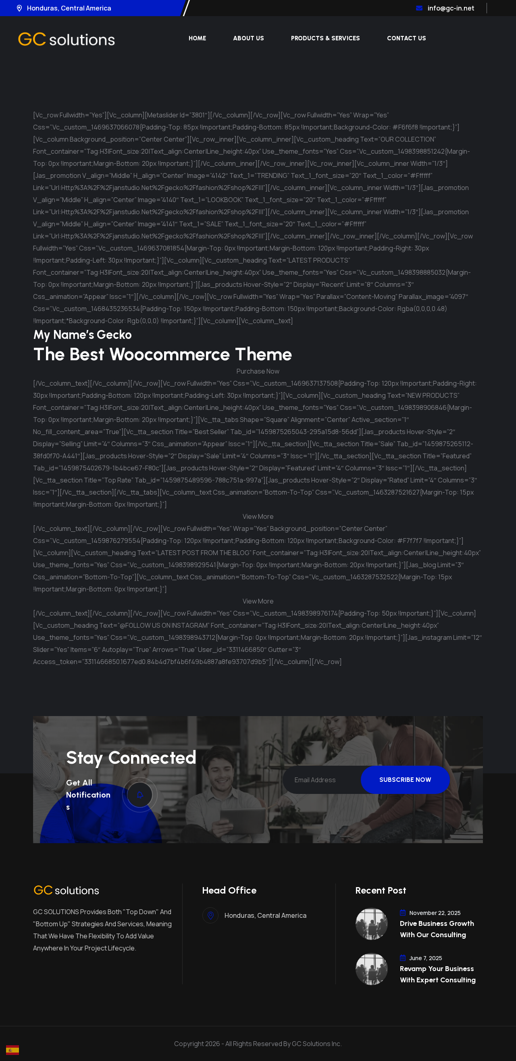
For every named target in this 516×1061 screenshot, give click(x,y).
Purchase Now (258, 371)
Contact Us (406, 38)
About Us (248, 38)
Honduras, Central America (68, 8)
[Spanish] (13, 1049)
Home (197, 38)
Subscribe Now (405, 779)
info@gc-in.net (450, 8)
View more (258, 516)
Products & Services (325, 38)
